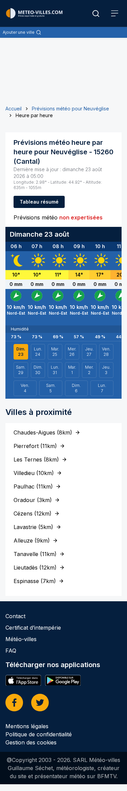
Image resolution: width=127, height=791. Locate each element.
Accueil (13, 108)
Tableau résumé (39, 202)
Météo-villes (21, 639)
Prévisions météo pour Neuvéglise (70, 108)
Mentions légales (26, 726)
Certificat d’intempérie (33, 627)
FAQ (10, 650)
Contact (15, 616)
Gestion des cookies (31, 742)
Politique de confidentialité (38, 734)
